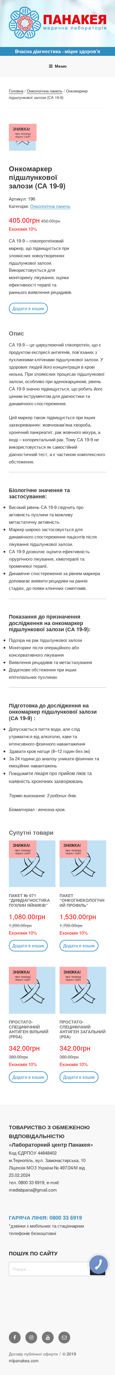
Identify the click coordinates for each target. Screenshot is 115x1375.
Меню (61, 66)
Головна (16, 91)
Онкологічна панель (45, 91)
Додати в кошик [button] (28, 308)
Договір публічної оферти (33, 1354)
